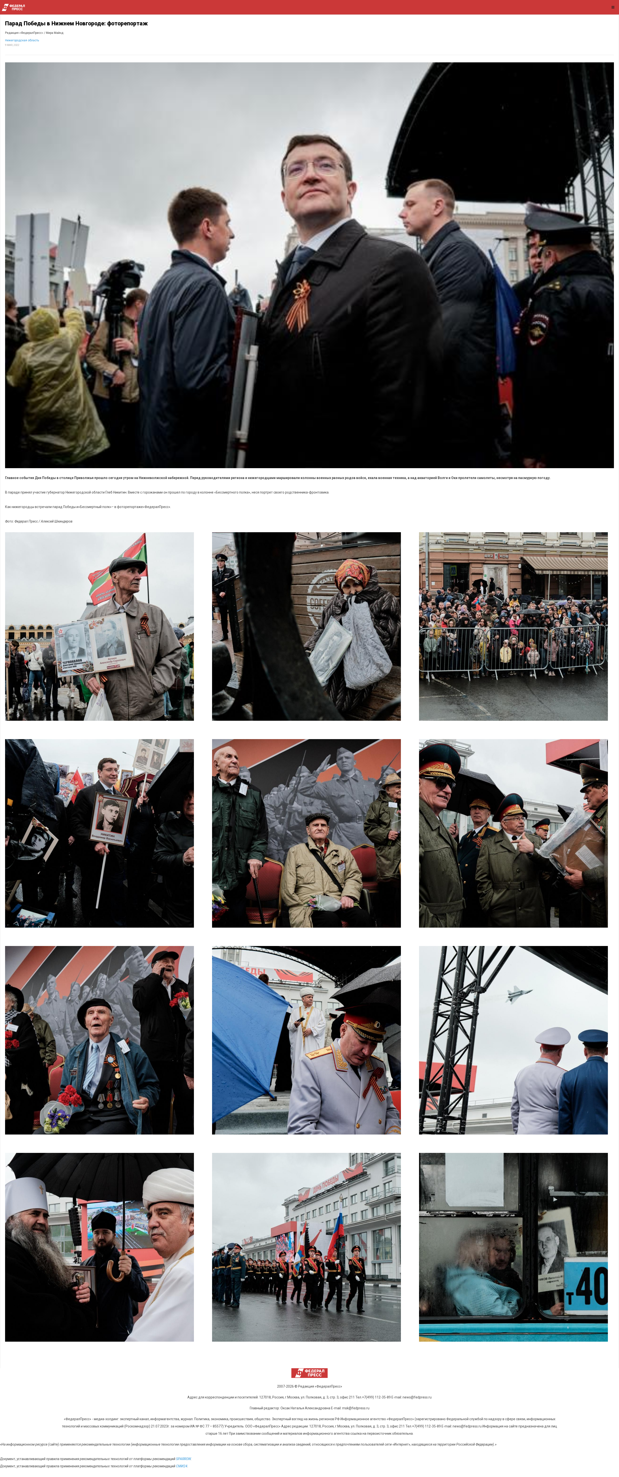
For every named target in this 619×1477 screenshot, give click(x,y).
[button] (99, 626)
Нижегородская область (22, 40)
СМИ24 (181, 1466)
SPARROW (183, 1459)
